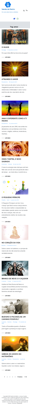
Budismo (4, 245)
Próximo (20, 377)
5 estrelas (4, 281)
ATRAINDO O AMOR (10, 79)
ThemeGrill (19, 403)
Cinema (9, 281)
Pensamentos (5, 82)
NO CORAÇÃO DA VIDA (11, 242)
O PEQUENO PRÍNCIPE (11, 197)
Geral (8, 200)
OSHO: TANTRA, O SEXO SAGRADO (11, 160)
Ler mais (7, 57)
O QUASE (5, 47)
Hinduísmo (4, 164)
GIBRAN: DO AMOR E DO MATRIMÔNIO (11, 355)
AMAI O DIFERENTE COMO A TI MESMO (14, 119)
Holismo (10, 164)
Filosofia (3, 200)
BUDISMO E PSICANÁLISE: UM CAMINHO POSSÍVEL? (14, 318)
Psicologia (4, 50)
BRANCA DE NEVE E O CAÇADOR (15, 278)
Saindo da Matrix (8, 9)
